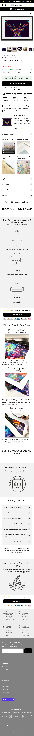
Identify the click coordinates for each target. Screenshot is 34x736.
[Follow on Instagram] (7, 726)
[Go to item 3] (14, 49)
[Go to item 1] (4, 49)
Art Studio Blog (5, 680)
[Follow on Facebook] (3, 726)
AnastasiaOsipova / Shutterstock (10, 56)
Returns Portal (5, 686)
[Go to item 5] (25, 49)
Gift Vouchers (5, 675)
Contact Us (5, 669)
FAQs (3, 683)
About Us (4, 666)
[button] (2, 9)
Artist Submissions (6, 678)
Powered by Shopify (17, 731)
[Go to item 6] (30, 49)
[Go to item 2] (9, 49)
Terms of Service (6, 692)
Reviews (4, 672)
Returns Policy (5, 689)
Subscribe (28, 651)
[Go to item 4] (19, 49)
